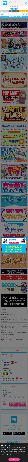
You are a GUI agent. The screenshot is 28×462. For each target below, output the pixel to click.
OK (14, 459)
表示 (25, 3)
